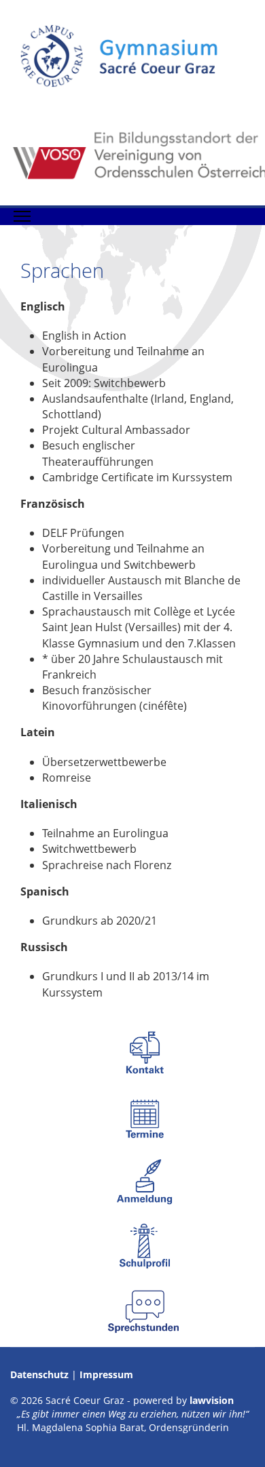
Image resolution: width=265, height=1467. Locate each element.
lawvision (212, 1400)
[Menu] (22, 216)
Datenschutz (39, 1374)
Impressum (106, 1374)
